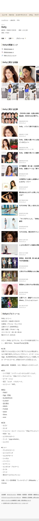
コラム (31, 15)
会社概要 (3, 494)
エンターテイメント (21, 15)
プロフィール (20, 38)
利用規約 (19, 494)
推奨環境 (24, 494)
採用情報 (30, 494)
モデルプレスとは (11, 494)
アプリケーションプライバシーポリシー (11, 497)
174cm (7, 33)
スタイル (11, 15)
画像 (2, 38)
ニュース (4, 15)
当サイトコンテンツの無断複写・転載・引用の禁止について (16, 500)
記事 (10, 38)
